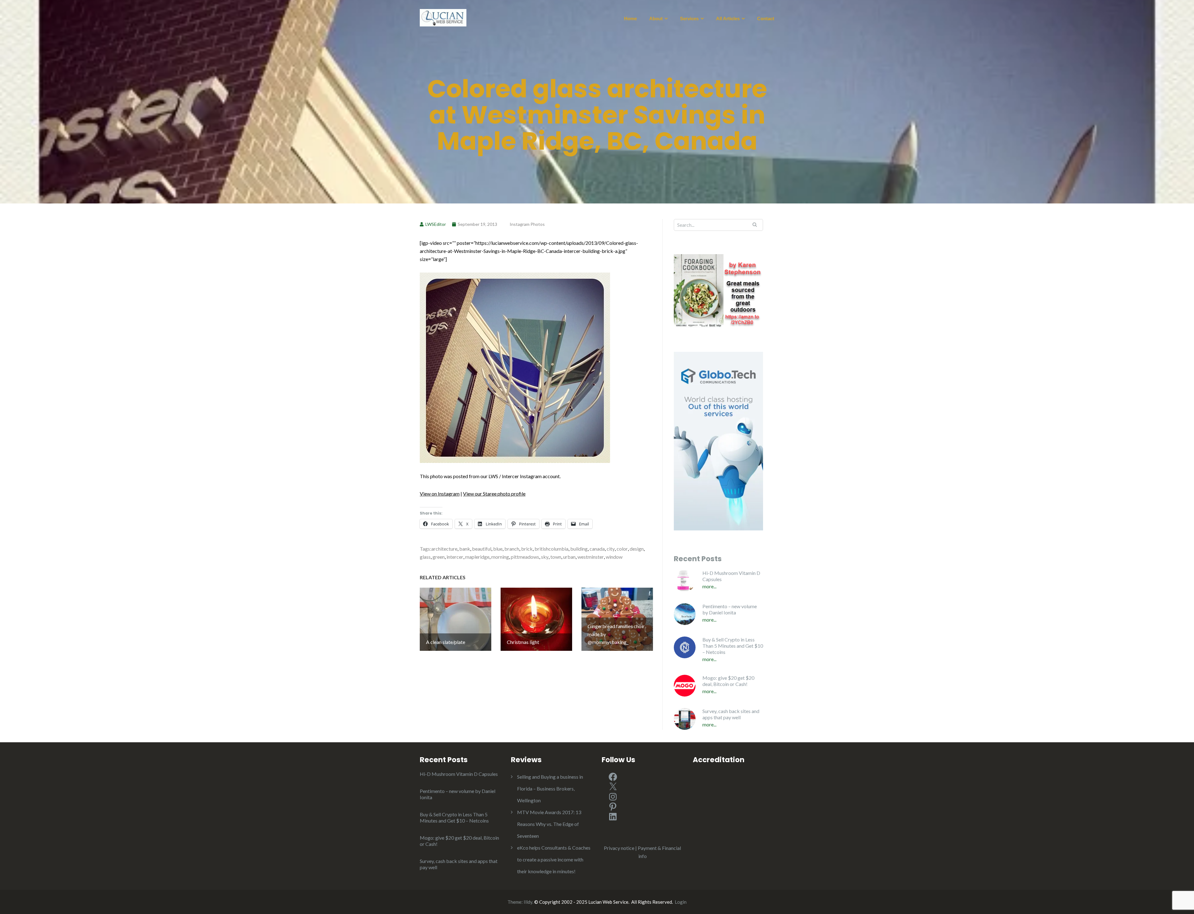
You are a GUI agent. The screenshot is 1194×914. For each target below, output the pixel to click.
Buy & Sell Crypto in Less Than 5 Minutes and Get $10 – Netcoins (732, 646)
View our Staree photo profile (494, 494)
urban (569, 557)
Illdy (528, 902)
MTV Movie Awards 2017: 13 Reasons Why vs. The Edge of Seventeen (549, 824)
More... (709, 586)
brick (527, 549)
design (637, 549)
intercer (455, 557)
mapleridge (477, 557)
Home (630, 18)
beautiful (481, 549)
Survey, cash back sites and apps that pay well (730, 714)
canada (597, 549)
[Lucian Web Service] (443, 17)
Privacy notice (619, 848)
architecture (444, 549)
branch (511, 549)
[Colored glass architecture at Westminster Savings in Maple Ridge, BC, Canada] (515, 367)
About (656, 18)
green (439, 557)
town (555, 557)
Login (681, 902)
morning (500, 557)
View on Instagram (440, 494)
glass (425, 557)
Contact (765, 18)
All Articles (728, 18)
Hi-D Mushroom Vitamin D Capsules (731, 576)
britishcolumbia (551, 549)
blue (497, 549)
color (622, 549)
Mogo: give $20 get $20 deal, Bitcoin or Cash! (728, 681)
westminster (590, 557)
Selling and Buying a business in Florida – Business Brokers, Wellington (550, 788)
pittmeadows (525, 557)
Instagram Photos (527, 224)
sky (544, 557)
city (611, 549)
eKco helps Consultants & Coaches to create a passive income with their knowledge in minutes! (553, 859)
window (614, 557)
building (579, 549)
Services (689, 18)
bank (464, 549)
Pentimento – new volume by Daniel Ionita (729, 609)
